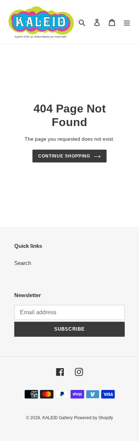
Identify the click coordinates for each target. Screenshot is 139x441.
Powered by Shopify (93, 417)
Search (22, 263)
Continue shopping (64, 156)
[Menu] (126, 22)
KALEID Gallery (57, 417)
